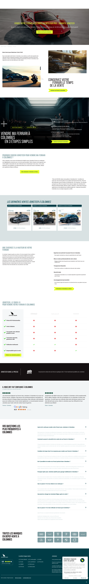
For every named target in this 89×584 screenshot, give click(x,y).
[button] (85, 3)
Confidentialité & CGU (27, 577)
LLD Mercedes (31, 566)
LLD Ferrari (21, 566)
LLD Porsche (40, 561)
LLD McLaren (31, 564)
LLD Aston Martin (23, 559)
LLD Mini (39, 559)
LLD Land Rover (32, 561)
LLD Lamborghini (32, 559)
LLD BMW (21, 564)
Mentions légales (18, 577)
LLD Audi (21, 561)
